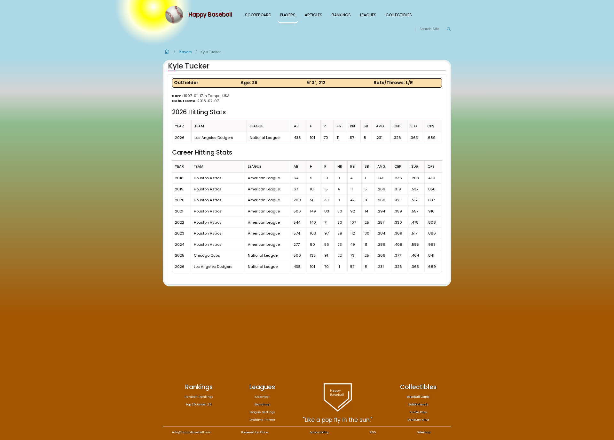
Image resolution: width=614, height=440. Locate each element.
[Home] (175, 15)
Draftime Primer (262, 420)
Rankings (341, 15)
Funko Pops (418, 412)
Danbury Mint (418, 420)
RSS (373, 432)
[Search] (448, 29)
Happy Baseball (210, 15)
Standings (262, 404)
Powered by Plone (254, 432)
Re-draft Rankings (199, 397)
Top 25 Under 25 (199, 404)
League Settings (262, 412)
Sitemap (423, 432)
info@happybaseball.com (191, 432)
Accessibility (319, 432)
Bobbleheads (418, 404)
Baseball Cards (418, 397)
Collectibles (399, 15)
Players (287, 15)
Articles (313, 15)
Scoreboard (258, 15)
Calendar (262, 397)
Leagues (368, 15)
